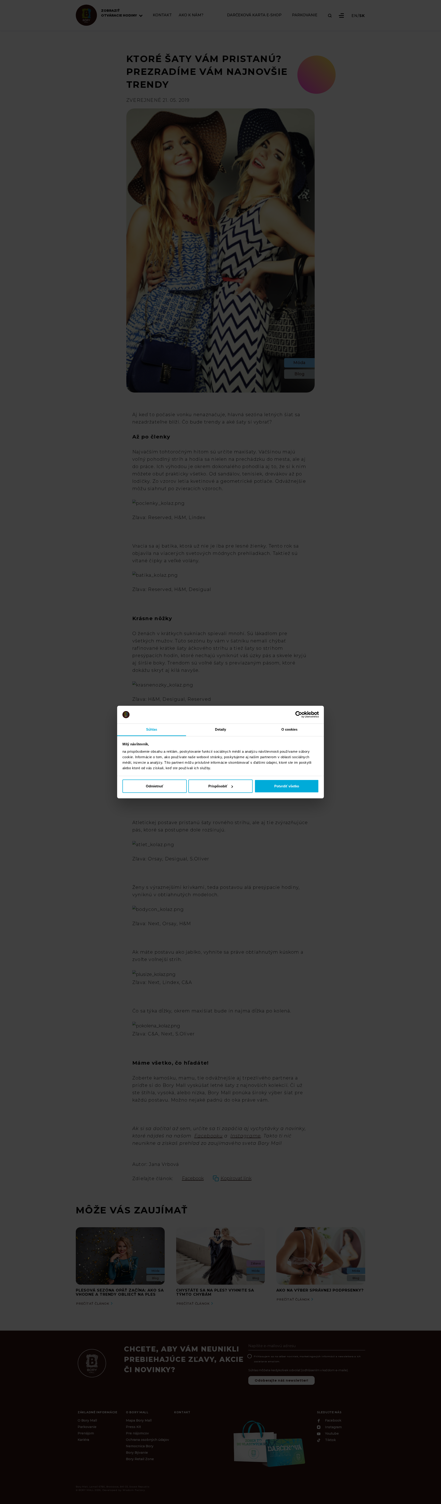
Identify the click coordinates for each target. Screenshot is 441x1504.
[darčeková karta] (268, 1443)
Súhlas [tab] (151, 729)
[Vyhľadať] (330, 15)
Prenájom (86, 1433)
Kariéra (83, 1439)
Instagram (333, 1427)
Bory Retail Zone (140, 1459)
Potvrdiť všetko (286, 786)
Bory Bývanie (137, 1452)
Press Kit (133, 1426)
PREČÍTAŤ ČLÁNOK (92, 1303)
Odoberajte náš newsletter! (281, 1380)
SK (362, 16)
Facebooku (208, 1136)
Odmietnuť (154, 786)
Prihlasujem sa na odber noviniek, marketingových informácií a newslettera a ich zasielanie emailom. (307, 1359)
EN (354, 16)
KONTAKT (162, 15)
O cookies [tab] (289, 729)
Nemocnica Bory (139, 1446)
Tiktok (330, 1440)
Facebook (332, 1420)
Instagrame (245, 1136)
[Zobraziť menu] (341, 15)
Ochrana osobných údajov (147, 1439)
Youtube (331, 1433)
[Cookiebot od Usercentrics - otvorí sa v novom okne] (299, 714)
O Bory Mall (87, 1420)
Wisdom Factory (134, 1490)
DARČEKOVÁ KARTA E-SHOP (254, 15)
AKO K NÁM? (191, 15)
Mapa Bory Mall (139, 1420)
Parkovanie (87, 1426)
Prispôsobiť (217, 786)
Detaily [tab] (220, 729)
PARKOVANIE (304, 15)
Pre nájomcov (137, 1433)
